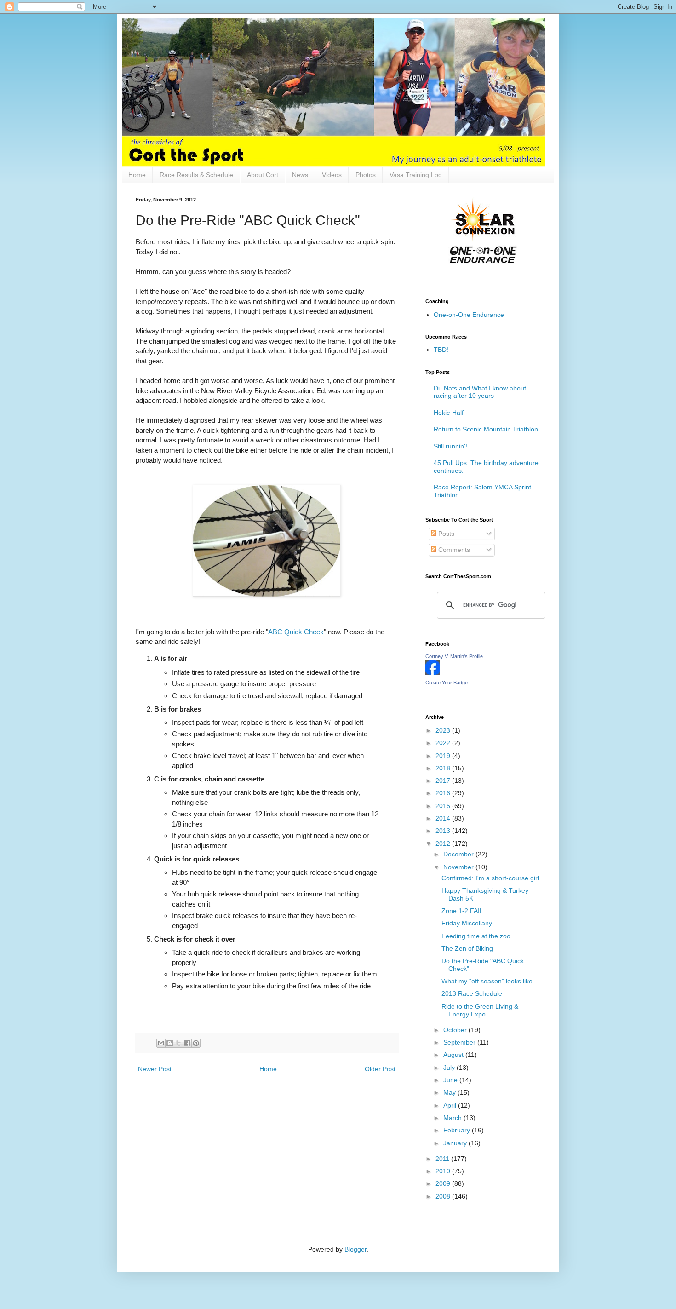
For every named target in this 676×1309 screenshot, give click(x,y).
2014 (443, 818)
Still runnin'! (450, 446)
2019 (443, 755)
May (450, 1092)
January (456, 1143)
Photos (365, 174)
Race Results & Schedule (196, 174)
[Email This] (161, 1043)
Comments (453, 549)
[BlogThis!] (169, 1043)
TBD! (441, 349)
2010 (443, 1171)
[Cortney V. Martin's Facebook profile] (432, 673)
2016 (443, 793)
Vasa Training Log (416, 174)
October (456, 1029)
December (459, 854)
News (300, 174)
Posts (445, 533)
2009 (443, 1183)
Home (137, 174)
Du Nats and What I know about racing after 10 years (480, 392)
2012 (443, 843)
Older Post (380, 1069)
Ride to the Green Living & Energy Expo (479, 1010)
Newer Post (155, 1069)
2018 (443, 768)
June (451, 1080)
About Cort (262, 174)
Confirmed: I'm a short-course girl (490, 878)
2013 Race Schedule (471, 993)
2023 (443, 730)
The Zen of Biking (467, 948)
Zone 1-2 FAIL (462, 910)
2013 (443, 830)
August (454, 1054)
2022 (443, 742)
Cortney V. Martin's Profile (454, 656)
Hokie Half (449, 412)
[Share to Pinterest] (196, 1043)
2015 (443, 806)
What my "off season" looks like (487, 981)
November (459, 867)
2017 (443, 780)
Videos (332, 174)
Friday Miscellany (466, 923)
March (453, 1117)
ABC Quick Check (296, 632)
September (460, 1042)
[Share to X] (178, 1043)
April (450, 1105)
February (457, 1130)
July (450, 1067)
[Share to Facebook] (187, 1043)
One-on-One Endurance (469, 314)
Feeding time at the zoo (475, 936)
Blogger (355, 1249)
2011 (443, 1158)
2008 (443, 1196)
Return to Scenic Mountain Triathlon (486, 429)
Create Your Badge (446, 682)
